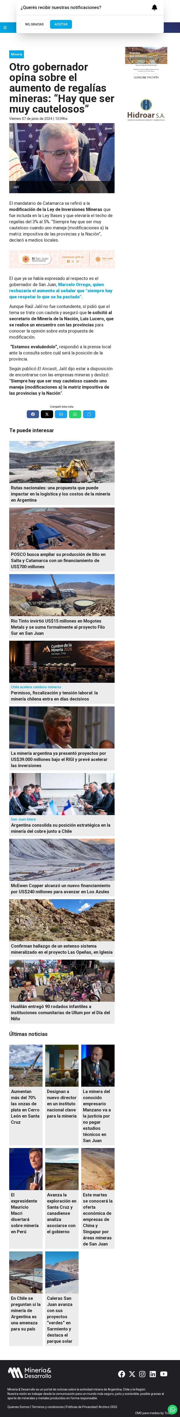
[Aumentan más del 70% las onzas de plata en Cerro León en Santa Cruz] (26, 1066)
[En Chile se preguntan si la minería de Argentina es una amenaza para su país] (26, 1272)
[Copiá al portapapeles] (89, 414)
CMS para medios (147, 1413)
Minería (16, 54)
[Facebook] (121, 1374)
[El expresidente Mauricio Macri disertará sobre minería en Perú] (26, 1169)
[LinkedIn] (153, 1374)
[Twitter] (132, 1374)
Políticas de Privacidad (81, 1407)
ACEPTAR (61, 24)
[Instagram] (142, 1374)
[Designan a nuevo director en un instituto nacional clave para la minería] (62, 1066)
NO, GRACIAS (34, 24)
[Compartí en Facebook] (33, 414)
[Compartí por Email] (61, 414)
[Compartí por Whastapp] (75, 414)
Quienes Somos (18, 1407)
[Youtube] (163, 1374)
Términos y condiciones (47, 1407)
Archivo (104, 1407)
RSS (114, 1407)
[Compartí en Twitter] (47, 414)
